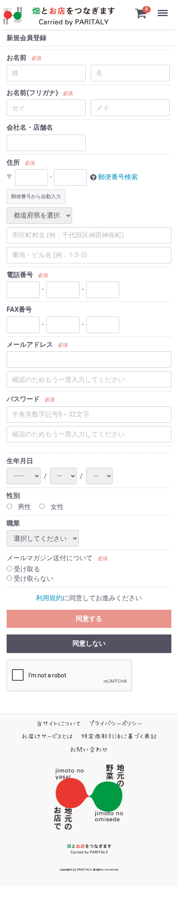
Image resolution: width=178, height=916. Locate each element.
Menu (164, 8)
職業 (13, 523)
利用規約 (49, 598)
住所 (13, 162)
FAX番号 (19, 310)
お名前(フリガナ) (32, 93)
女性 (56, 507)
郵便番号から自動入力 (36, 196)
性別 (13, 495)
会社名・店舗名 (30, 128)
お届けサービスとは (47, 736)
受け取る (26, 569)
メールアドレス (30, 344)
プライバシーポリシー (115, 723)
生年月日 (20, 461)
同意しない (89, 644)
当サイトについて (58, 723)
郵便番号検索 (118, 177)
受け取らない (32, 578)
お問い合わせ (89, 749)
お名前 (16, 58)
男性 (23, 507)
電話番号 (20, 275)
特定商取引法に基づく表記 (119, 736)
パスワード (23, 399)
